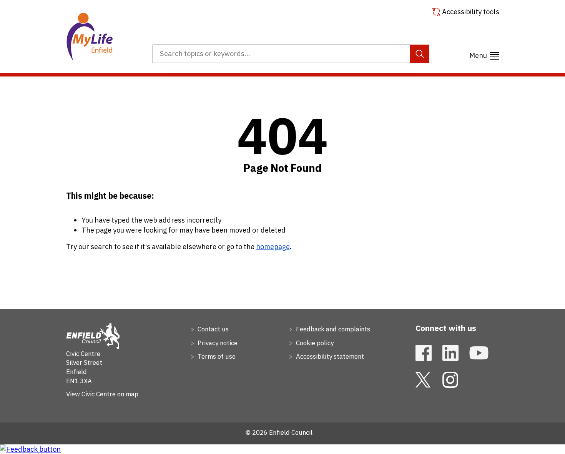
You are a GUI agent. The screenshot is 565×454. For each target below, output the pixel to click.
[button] (484, 54)
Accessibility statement (329, 356)
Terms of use (216, 356)
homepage (273, 246)
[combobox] (291, 54)
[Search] (420, 54)
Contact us (212, 329)
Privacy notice (217, 343)
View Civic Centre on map (102, 394)
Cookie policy (314, 343)
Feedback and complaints (332, 329)
